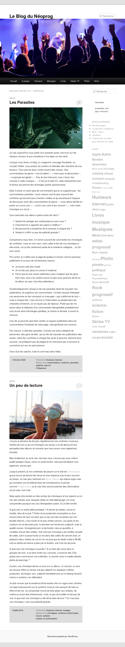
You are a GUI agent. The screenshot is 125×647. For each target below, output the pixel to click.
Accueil (13, 81)
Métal (110, 235)
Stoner (95, 316)
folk (111, 187)
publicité (39, 365)
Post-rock (97, 274)
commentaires (53, 362)
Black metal (97, 168)
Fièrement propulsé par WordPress (62, 636)
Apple (96, 154)
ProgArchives (24, 486)
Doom (105, 188)
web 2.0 (47, 365)
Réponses (41, 368)
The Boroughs (98, 125)
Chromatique (73, 471)
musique (66, 610)
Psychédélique (100, 278)
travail (101, 326)
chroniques (52, 613)
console (109, 179)
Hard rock (96, 192)
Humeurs (38, 81)
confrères (65, 362)
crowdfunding (100, 183)
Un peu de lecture (25, 385)
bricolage (109, 168)
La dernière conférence (103, 128)
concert (98, 178)
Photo (86, 81)
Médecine (99, 235)
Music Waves (52, 478)
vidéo (112, 332)
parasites (74, 362)
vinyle (96, 337)
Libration (96, 135)
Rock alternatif (100, 282)
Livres (63, 81)
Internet (58, 359)
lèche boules (72, 613)
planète (98, 264)
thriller (95, 326)
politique (99, 270)
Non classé (100, 252)
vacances (100, 331)
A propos (26, 81)
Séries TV (75, 81)
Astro (96, 81)
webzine (46, 615)
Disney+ (97, 187)
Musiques (51, 81)
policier (107, 265)
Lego (102, 209)
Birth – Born (98, 131)
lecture (39, 615)
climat (108, 173)
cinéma (97, 173)
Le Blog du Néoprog (31, 16)
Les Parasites (21, 102)
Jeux (95, 209)
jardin (110, 204)
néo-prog (96, 259)
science (97, 300)
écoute (107, 337)
